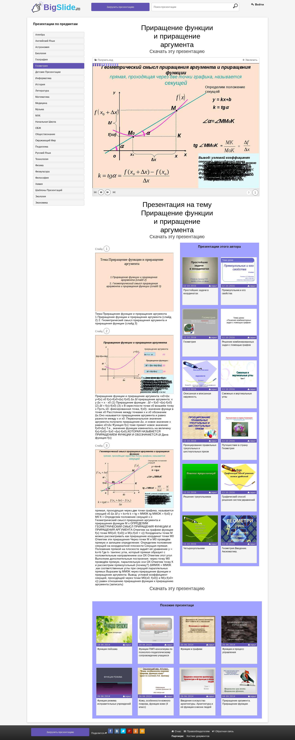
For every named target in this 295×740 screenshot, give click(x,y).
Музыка (39, 109)
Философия (42, 177)
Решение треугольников (197, 496)
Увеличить (251, 60)
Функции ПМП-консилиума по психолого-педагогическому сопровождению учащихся (155, 652)
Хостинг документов (197, 736)
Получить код (105, 60)
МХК (37, 115)
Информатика (43, 78)
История (40, 84)
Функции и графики (191, 649)
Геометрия (41, 65)
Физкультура (42, 171)
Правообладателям (198, 731)
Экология (40, 196)
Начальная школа (45, 121)
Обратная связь (224, 731)
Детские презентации (48, 72)
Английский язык (45, 41)
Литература (42, 90)
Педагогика (41, 146)
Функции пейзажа (107, 649)
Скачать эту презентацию (177, 51)
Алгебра (40, 34)
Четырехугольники (194, 548)
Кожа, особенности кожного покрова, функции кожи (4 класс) (154, 703)
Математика (42, 97)
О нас (177, 731)
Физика (39, 165)
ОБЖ (38, 128)
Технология (41, 159)
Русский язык (43, 153)
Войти (259, 4)
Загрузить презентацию (120, 7)
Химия (39, 184)
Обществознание (45, 134)
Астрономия (42, 47)
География (41, 59)
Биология (40, 53)
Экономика (41, 202)
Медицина (41, 103)
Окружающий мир (45, 140)
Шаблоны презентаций (48, 190)
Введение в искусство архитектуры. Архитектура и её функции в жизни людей (197, 703)
